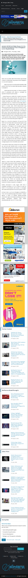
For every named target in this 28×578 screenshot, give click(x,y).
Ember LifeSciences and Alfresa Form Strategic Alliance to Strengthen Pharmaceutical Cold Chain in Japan (17, 468)
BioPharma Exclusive (5, 8)
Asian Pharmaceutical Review (14, 37)
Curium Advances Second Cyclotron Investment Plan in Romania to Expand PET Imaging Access (18, 509)
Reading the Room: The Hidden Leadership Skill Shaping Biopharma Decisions (17, 381)
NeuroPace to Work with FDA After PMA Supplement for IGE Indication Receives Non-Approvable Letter (18, 499)
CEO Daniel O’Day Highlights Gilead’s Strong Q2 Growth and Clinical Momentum (18, 363)
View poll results (10, 539)
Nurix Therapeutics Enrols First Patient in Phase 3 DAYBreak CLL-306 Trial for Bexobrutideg (17, 395)
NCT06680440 (23, 101)
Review (3, 37)
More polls (17, 539)
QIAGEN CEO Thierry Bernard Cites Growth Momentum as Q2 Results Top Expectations (17, 334)
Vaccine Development (8, 534)
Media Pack (15, 5)
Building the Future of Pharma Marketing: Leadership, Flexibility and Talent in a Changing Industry (18, 372)
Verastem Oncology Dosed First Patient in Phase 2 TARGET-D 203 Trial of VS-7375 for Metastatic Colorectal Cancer (17, 489)
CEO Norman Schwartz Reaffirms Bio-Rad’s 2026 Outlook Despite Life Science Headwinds (18, 354)
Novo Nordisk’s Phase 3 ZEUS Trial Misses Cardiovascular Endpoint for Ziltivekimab (18, 405)
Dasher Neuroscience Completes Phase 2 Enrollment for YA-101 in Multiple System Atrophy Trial (17, 457)
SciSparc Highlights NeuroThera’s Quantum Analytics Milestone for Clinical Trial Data (17, 415)
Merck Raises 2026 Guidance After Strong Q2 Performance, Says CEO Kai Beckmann (18, 344)
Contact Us (20, 556)
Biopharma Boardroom (10, 576)
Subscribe (13, 8)
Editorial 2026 (8, 5)
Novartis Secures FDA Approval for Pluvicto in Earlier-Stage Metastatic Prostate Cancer (17, 424)
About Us (5, 556)
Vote (4, 540)
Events (18, 8)
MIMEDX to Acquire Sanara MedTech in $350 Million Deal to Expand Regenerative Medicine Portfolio (18, 479)
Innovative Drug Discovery (9, 532)
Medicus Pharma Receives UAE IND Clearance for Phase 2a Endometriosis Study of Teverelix (18, 434)
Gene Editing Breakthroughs (10, 530)
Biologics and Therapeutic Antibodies (12, 536)
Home (2, 5)
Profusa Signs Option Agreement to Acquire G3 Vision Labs (17, 444)
